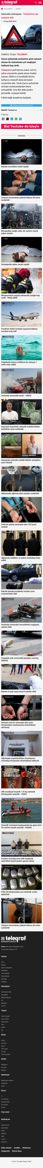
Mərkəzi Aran (5, 1125)
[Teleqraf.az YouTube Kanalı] (21, 126)
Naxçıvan (4, 1142)
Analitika (4, 982)
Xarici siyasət (5, 973)
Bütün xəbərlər (6, 1148)
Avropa (3, 1051)
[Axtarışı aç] (35, 3)
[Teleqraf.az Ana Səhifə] (9, 3)
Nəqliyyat (4, 1003)
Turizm (3, 1006)
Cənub (3, 1139)
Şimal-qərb (4, 1128)
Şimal (3, 1130)
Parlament (4, 970)
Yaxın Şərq (4, 1049)
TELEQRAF (22, 54)
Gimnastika (4, 1099)
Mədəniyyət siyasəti (7, 1080)
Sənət (3, 1086)
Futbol (3, 1107)
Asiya (3, 1046)
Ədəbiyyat (4, 1083)
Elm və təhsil (5, 1019)
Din (2, 1030)
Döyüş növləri (5, 1102)
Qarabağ (4, 979)
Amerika (3, 1043)
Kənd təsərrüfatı (6, 992)
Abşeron (3, 1133)
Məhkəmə (4, 1064)
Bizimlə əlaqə (17, 1151)
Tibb (2, 1024)
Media (3, 1027)
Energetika (4, 995)
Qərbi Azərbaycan (6, 967)
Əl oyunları (4, 1104)
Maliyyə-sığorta (6, 997)
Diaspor (3, 965)
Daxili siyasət (5, 976)
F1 (2, 1096)
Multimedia (26, 1148)
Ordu (2, 962)
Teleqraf (5, 70)
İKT (2, 1000)
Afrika (3, 1040)
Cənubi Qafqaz (5, 1054)
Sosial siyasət (5, 1016)
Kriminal (3, 1067)
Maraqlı (3, 1070)
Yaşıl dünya (4, 1022)
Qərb (2, 1136)
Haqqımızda (5, 1151)
